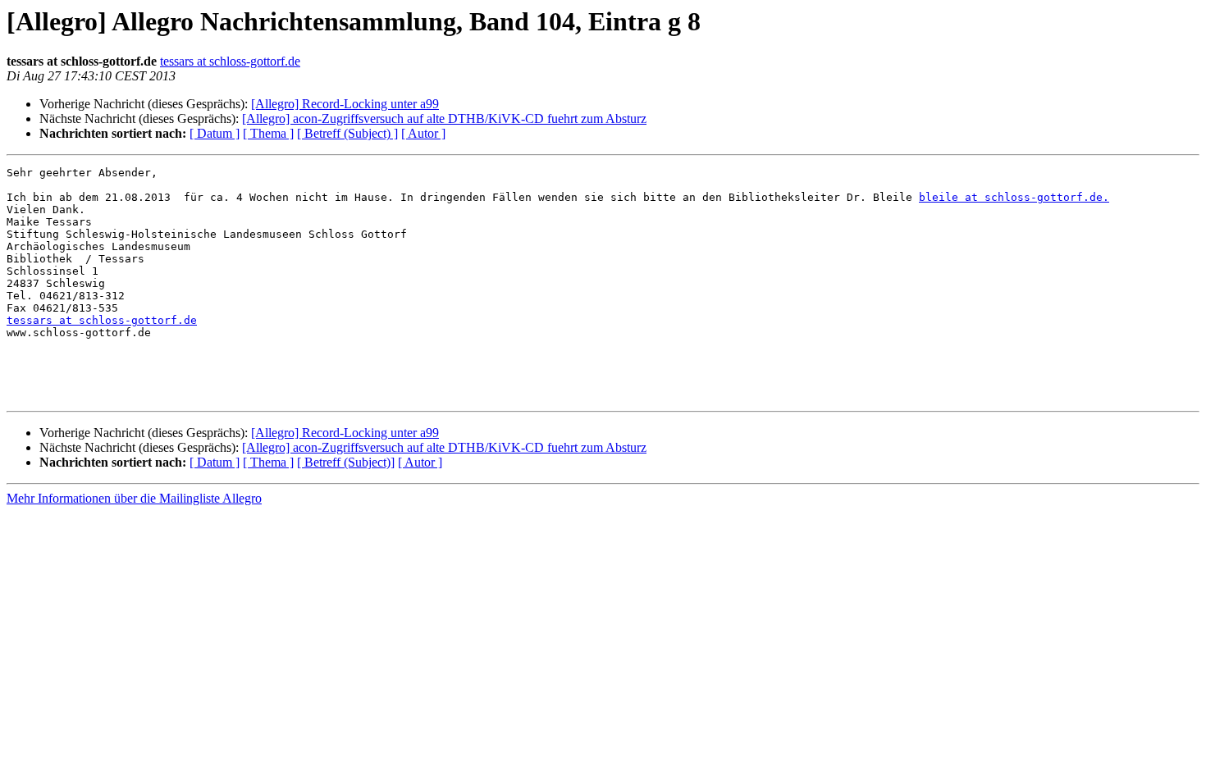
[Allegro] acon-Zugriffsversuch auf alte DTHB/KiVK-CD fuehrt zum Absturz (444, 118)
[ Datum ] (215, 133)
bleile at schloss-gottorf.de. (1014, 197)
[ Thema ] (268, 133)
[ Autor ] (423, 133)
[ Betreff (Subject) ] (347, 133)
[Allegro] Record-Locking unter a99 (345, 104)
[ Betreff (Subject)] (346, 462)
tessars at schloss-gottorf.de (230, 61)
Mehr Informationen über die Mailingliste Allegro (134, 498)
